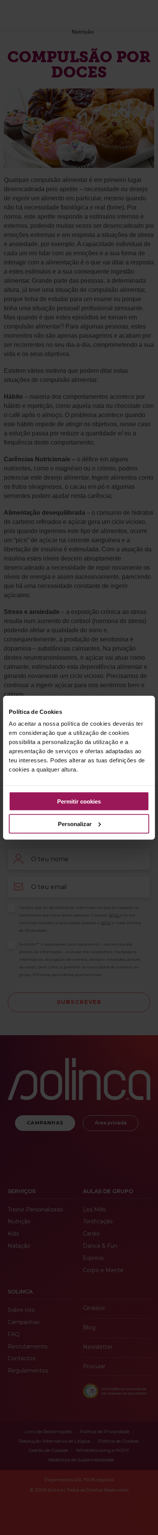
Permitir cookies (79, 801)
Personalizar (75, 823)
